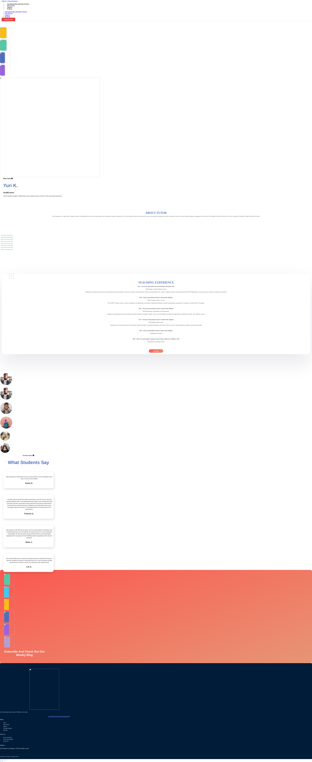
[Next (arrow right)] (2, 761)
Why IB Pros (11, 5)
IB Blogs (9, 9)
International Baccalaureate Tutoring (18, 4)
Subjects (9, 7)
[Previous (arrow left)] (0, 761)
